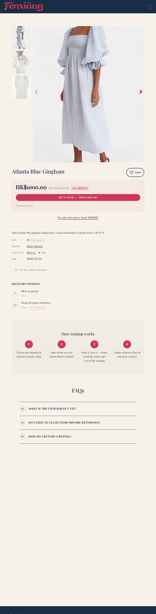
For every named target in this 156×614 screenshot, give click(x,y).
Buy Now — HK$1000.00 (78, 197)
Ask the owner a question (33, 269)
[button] (140, 92)
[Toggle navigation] (149, 7)
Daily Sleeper (35, 246)
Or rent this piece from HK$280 (78, 217)
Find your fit (38, 240)
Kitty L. (31, 252)
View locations (37, 307)
